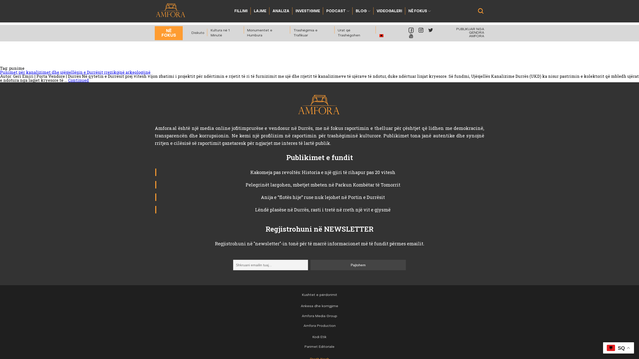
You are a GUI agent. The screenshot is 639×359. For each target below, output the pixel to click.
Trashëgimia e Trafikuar (306, 33)
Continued (78, 80)
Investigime (308, 11)
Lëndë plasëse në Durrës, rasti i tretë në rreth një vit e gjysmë (323, 210)
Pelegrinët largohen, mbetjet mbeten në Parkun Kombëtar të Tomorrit (323, 185)
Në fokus (417, 11)
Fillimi (241, 11)
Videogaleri (389, 11)
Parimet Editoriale (319, 347)
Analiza (281, 11)
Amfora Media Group (319, 316)
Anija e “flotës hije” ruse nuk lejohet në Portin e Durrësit (323, 197)
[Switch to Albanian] (381, 35)
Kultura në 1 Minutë (220, 33)
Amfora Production (320, 326)
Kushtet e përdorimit (319, 295)
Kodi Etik (319, 337)
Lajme (260, 11)
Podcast (336, 11)
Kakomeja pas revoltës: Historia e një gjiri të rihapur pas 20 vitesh (322, 172)
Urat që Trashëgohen (349, 33)
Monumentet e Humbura (259, 33)
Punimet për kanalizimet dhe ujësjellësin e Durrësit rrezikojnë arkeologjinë (75, 72)
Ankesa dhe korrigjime (319, 306)
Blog (361, 11)
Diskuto (197, 33)
